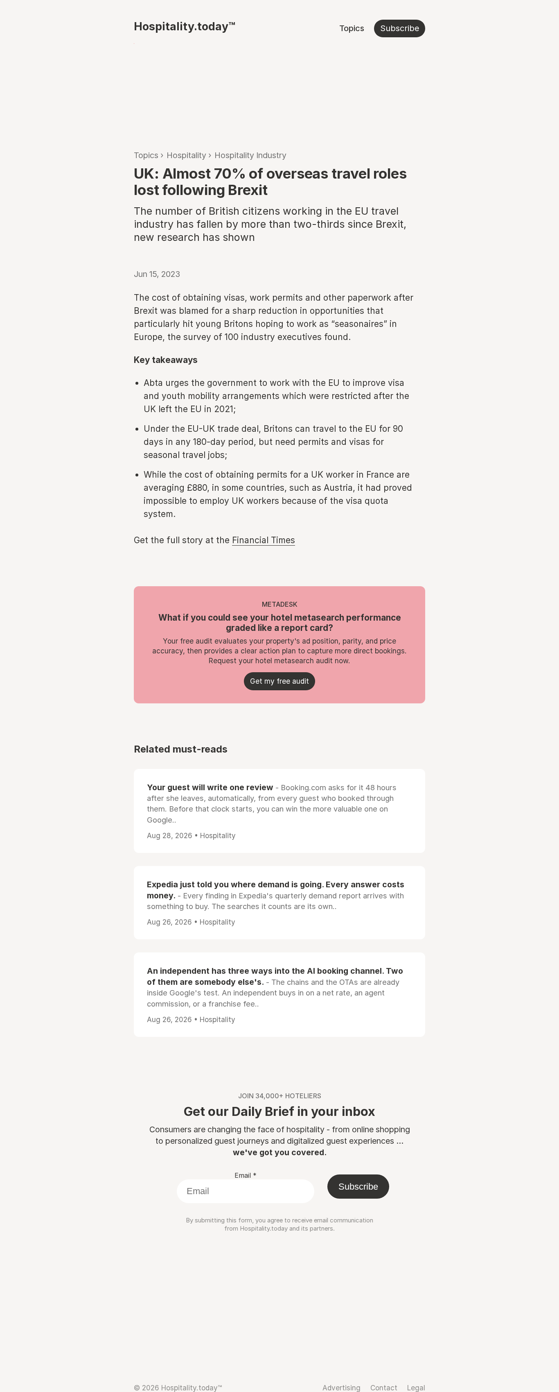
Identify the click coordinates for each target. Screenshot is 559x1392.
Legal (416, 1387)
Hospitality (186, 155)
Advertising (341, 1387)
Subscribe (399, 28)
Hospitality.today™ (184, 26)
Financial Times (263, 540)
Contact (383, 1387)
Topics (351, 28)
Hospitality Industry (250, 155)
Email (245, 1175)
